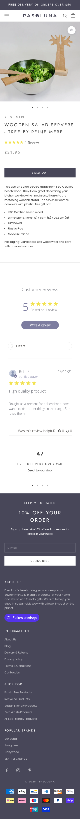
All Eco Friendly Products (20, 719)
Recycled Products (17, 699)
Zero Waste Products (18, 712)
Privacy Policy (13, 659)
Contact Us (12, 672)
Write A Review (40, 325)
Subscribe (40, 561)
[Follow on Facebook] (6, 770)
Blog (7, 646)
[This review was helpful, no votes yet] (59, 430)
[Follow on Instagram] (18, 770)
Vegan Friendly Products (20, 706)
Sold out (40, 173)
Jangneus (11, 745)
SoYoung (10, 739)
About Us (10, 639)
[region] (40, 464)
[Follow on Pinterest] (30, 770)
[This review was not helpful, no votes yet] (67, 430)
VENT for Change (15, 759)
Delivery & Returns (16, 652)
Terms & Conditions (17, 666)
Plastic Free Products (18, 692)
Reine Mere (14, 117)
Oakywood (11, 752)
